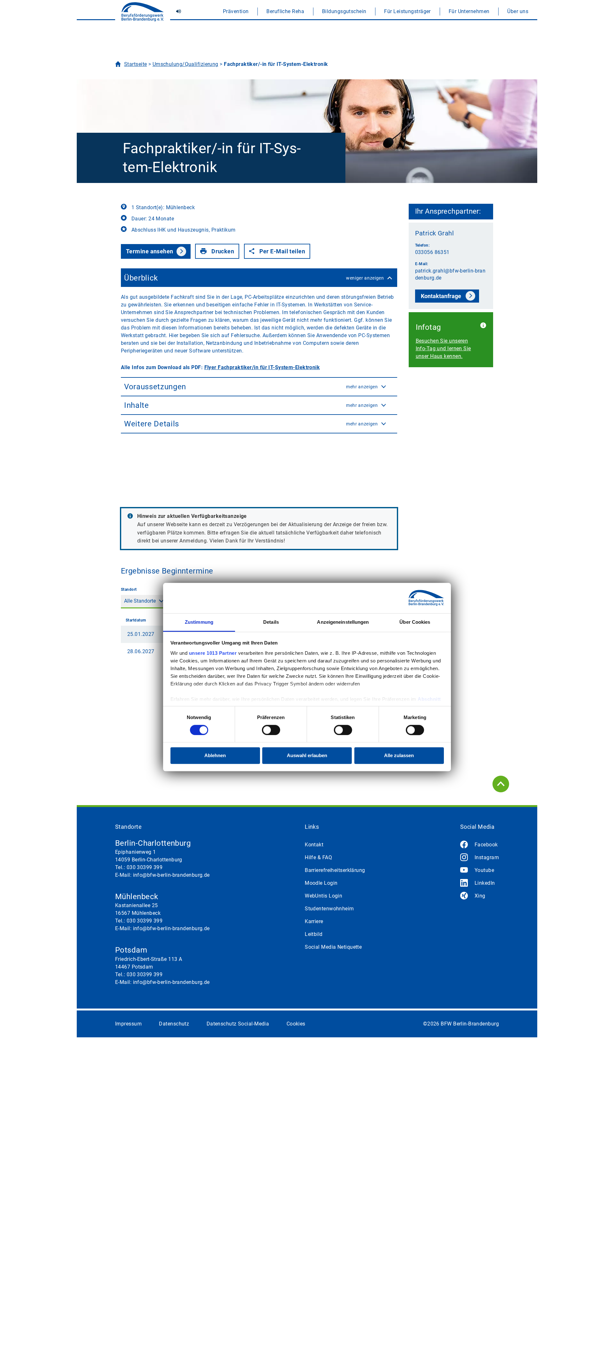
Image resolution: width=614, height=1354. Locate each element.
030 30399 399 (145, 867)
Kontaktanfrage (441, 296)
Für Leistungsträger (407, 11)
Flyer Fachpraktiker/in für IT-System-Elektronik (262, 367)
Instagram (487, 857)
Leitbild (314, 934)
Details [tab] (271, 622)
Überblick (254, 277)
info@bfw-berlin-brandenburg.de (171, 875)
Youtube (484, 870)
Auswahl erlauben (307, 755)
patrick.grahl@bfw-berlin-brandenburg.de (450, 274)
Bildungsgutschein (344, 11)
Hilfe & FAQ (318, 857)
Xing (480, 896)
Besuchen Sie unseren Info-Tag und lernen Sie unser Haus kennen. (443, 348)
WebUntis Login (323, 896)
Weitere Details (251, 423)
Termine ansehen (149, 251)
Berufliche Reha (285, 11)
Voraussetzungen (251, 386)
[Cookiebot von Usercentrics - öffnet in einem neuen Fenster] (416, 598)
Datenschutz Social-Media (238, 1024)
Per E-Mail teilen (282, 251)
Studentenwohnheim (329, 909)
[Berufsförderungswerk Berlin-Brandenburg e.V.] (142, 14)
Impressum (128, 1024)
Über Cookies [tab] (414, 622)
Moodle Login (321, 883)
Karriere (314, 921)
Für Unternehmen (469, 11)
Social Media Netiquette (333, 947)
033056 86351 (432, 252)
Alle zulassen (399, 755)
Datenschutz (174, 1024)
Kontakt (314, 845)
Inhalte (251, 405)
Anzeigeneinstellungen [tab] (343, 622)
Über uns (517, 11)
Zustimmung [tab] (199, 622)
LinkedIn (485, 883)
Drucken (222, 251)
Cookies (296, 1024)
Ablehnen (215, 755)
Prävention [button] (235, 11)
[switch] (271, 730)
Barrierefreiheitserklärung (335, 870)
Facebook (486, 845)
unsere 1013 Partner (213, 653)
